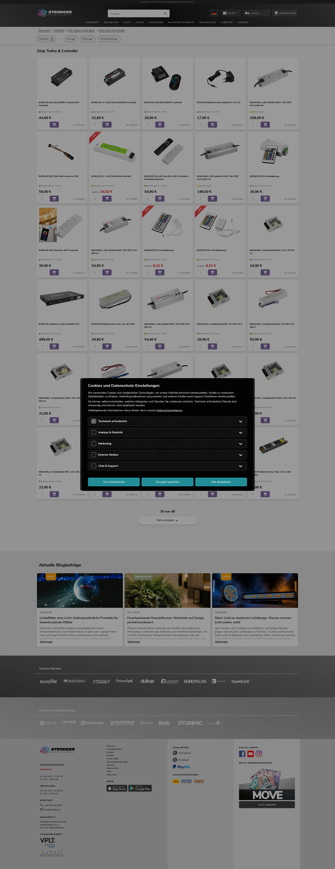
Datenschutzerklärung (169, 410)
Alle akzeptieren (221, 482)
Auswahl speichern (167, 482)
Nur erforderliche (114, 482)
